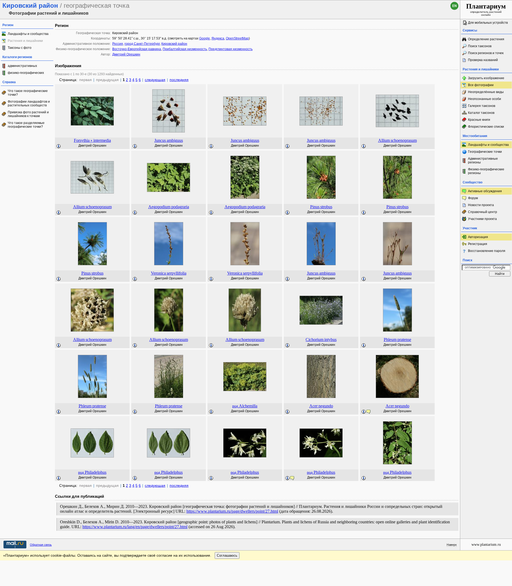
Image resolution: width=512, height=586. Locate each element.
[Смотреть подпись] (59, 146)
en (454, 6)
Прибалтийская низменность (185, 49)
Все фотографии (481, 85)
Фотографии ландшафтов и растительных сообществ (29, 103)
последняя (179, 80)
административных (22, 66)
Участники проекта (482, 219)
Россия (117, 44)
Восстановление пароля (486, 251)
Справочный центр (482, 212)
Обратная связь (41, 544)
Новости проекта (481, 205)
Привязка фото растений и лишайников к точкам (28, 114)
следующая (155, 80)
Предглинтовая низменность (231, 49)
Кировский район (174, 44)
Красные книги (479, 120)
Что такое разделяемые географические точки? (26, 125)
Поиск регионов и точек (485, 53)
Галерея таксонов (481, 106)
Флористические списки (486, 127)
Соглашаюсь (227, 555)
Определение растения (486, 39)
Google (204, 38)
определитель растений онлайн (486, 9)
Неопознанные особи (484, 99)
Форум (473, 198)
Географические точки (485, 152)
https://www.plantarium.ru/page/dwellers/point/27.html (232, 511)
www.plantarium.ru (486, 545)
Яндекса (217, 38)
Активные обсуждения (485, 191)
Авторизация (478, 237)
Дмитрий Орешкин (126, 54)
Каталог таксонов (481, 113)
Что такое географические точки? (28, 93)
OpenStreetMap (237, 38)
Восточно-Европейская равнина (136, 49)
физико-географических (26, 73)
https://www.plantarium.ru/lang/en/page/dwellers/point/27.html (134, 526)
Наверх (452, 544)
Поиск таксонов (479, 46)
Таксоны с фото (19, 48)
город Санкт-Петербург (142, 44)
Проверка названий (483, 60)
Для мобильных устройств (488, 23)
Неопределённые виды (486, 92)
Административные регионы (483, 160)
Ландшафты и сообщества (28, 34)
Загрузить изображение (486, 78)
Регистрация (477, 244)
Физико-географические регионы (486, 171)
